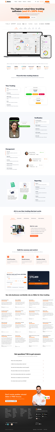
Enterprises (14, 410)
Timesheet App (7, 413)
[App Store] (38, 414)
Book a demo (42, 1)
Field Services (33, 218)
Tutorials (21, 415)
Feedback (29, 413)
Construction (19, 218)
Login (38, 1)
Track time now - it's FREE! (11, 401)
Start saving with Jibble (38, 283)
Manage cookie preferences (30, 418)
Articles (21, 414)
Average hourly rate (9, 282)
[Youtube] (39, 424)
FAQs (29, 416)
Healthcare (14, 416)
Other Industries (41, 218)
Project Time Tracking (8, 415)
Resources (24, 1)
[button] (27, 45)
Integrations (7, 417)
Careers (29, 411)
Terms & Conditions (39, 429)
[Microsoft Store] (45, 416)
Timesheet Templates (23, 411)
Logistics (14, 413)
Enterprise (29, 1)
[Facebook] (37, 424)
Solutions (20, 1)
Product (16, 1)
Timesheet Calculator (23, 410)
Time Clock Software (8, 414)
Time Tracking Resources (22, 413)
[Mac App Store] (38, 416)
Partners (29, 412)
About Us (29, 410)
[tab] (16, 28)
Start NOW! (47, 1)
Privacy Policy (45, 429)
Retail (14, 417)
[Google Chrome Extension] (38, 418)
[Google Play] (45, 414)
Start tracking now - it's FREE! (24, 17)
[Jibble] (8, 1)
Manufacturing (26, 218)
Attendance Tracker (8, 410)
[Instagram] (38, 424)
